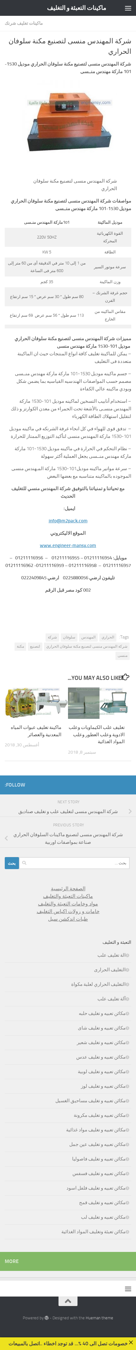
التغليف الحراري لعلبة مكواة (98, 984)
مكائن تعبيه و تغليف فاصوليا (99, 1159)
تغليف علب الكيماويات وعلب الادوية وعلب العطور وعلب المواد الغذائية (97, 734)
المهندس (88, 637)
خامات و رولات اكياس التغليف (68, 911)
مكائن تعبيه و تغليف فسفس (99, 1173)
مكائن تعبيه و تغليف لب (103, 1217)
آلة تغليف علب (111, 999)
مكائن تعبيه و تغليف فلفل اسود (96, 1188)
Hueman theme (99, 1318)
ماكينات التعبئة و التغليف (76, 7)
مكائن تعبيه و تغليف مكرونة (100, 1115)
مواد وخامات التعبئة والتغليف (68, 903)
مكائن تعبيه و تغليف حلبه (102, 1013)
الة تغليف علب (111, 955)
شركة (52, 637)
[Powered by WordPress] (47, 1318)
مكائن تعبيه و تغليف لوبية (102, 1071)
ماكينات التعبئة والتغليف (68, 896)
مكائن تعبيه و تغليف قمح (102, 1202)
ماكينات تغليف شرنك (24, 23)
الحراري (108, 637)
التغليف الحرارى (110, 970)
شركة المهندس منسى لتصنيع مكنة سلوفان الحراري (86, 646)
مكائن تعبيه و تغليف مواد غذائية (96, 1130)
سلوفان (69, 637)
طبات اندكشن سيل (68, 919)
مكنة (20, 646)
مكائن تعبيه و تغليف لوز (103, 1086)
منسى (122, 655)
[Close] (131, 1342)
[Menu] (128, 8)
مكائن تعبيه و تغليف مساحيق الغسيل (90, 1101)
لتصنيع (35, 646)
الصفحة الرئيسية (68, 888)
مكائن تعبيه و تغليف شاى (102, 1028)
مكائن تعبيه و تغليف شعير (101, 1042)
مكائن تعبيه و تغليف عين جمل (97, 1144)
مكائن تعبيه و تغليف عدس (101, 1057)
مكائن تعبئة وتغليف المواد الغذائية (93, 1232)
